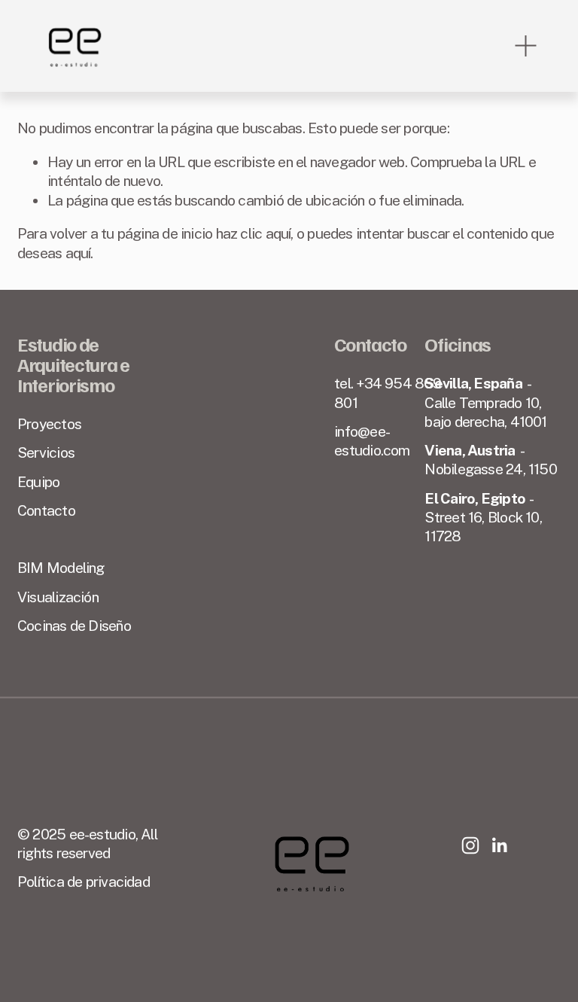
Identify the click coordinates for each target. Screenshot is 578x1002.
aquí (78, 253)
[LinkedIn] (499, 845)
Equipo (38, 482)
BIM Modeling (61, 567)
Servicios (46, 452)
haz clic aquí (253, 233)
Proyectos (49, 424)
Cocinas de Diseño (74, 625)
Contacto (46, 510)
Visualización (58, 597)
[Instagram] (470, 845)
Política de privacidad (83, 881)
